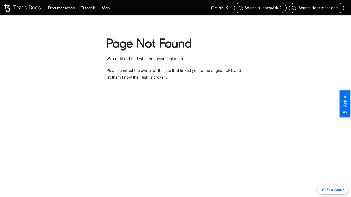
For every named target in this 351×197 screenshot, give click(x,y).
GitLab (217, 8)
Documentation (61, 8)
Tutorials (88, 8)
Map (106, 8)
